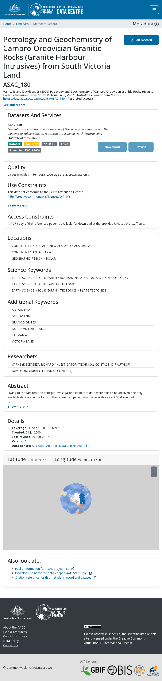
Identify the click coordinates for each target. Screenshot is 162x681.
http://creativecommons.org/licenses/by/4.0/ (38, 196)
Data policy (11, 641)
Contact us (10, 645)
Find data (22, 24)
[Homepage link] (43, 9)
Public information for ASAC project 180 (42, 569)
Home (7, 24)
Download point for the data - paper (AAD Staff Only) (51, 573)
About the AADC (14, 627)
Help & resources (15, 632)
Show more (17, 206)
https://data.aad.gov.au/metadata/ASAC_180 (34, 98)
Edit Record (143, 40)
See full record (14, 105)
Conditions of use (15, 636)
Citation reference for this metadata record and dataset (53, 577)
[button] (156, 24)
